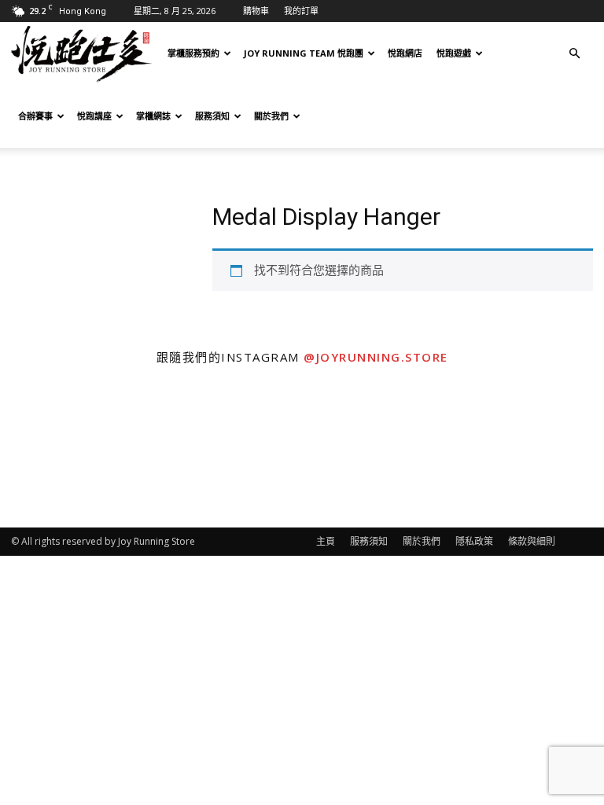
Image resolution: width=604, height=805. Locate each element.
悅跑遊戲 (453, 53)
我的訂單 (301, 11)
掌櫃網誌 (153, 116)
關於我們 (271, 116)
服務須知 (212, 116)
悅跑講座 (94, 116)
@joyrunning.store (376, 357)
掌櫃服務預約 (193, 53)
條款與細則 (531, 541)
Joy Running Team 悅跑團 (303, 53)
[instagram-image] (75, 452)
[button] (574, 53)
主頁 (325, 541)
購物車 (256, 11)
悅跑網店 (405, 53)
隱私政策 (474, 541)
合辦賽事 (35, 116)
